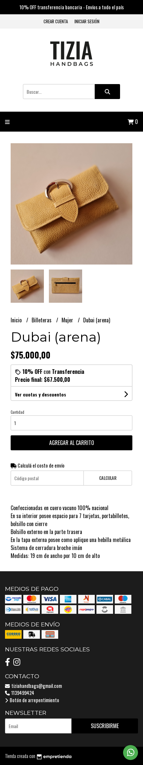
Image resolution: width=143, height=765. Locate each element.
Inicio (17, 320)
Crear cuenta (56, 21)
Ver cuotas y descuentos (40, 394)
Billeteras (42, 320)
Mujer (68, 320)
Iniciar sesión (86, 21)
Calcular (107, 478)
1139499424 (22, 692)
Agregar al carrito (71, 443)
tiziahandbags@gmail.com (36, 685)
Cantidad (17, 412)
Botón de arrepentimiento (34, 700)
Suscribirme (105, 726)
